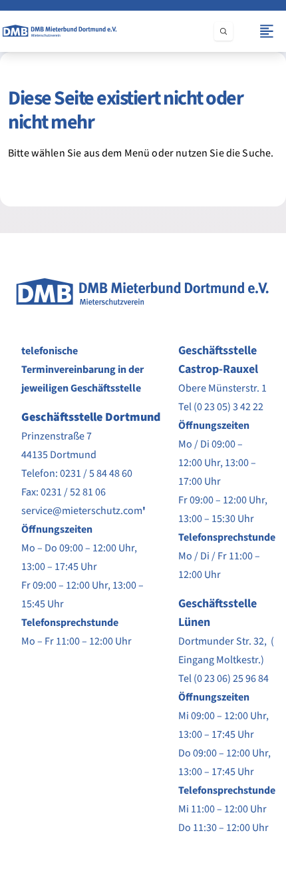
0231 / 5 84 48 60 (96, 473)
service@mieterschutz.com (81, 510)
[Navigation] (266, 31)
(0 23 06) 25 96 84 (231, 678)
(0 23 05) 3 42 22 (228, 407)
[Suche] (223, 31)
